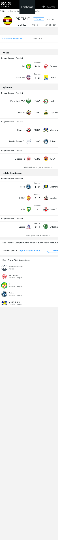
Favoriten (50, 6)
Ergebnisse (27, 6)
